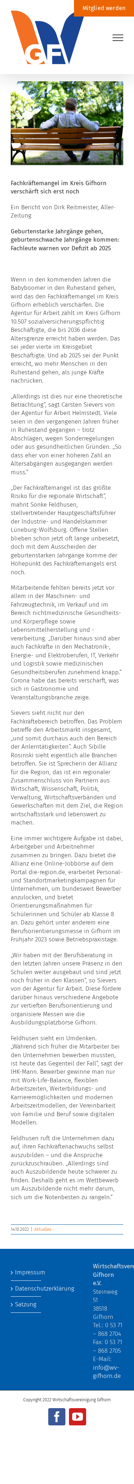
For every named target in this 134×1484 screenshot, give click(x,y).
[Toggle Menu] (118, 38)
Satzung (25, 1304)
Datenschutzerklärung (26, 1288)
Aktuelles (42, 1229)
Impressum (26, 1272)
